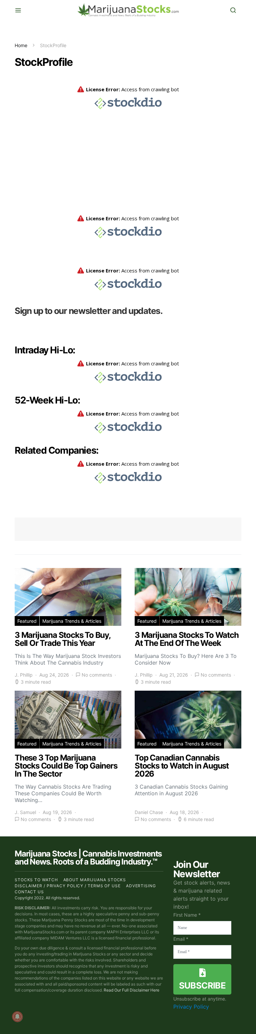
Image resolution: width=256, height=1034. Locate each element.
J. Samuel (25, 812)
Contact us (29, 891)
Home (21, 45)
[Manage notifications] (17, 1016)
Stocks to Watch (36, 879)
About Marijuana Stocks (94, 879)
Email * (180, 939)
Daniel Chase (149, 812)
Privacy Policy (191, 1006)
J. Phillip (24, 675)
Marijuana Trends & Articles (71, 621)
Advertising (141, 885)
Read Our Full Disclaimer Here (131, 990)
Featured (27, 621)
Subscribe (202, 985)
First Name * (187, 915)
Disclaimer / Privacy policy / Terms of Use (68, 885)
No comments (97, 675)
